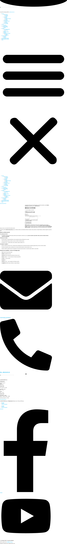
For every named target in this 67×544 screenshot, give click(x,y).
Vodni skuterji (6, 14)
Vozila (3, 24)
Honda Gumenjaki (8, 18)
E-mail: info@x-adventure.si (5, 317)
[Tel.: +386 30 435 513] (26, 370)
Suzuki (5, 27)
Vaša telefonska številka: (28, 215)
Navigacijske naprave (7, 29)
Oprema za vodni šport (7, 33)
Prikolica (5, 32)
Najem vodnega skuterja (5, 38)
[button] (33, 108)
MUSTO (5, 37)
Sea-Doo (6, 15)
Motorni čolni (6, 20)
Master (6, 19)
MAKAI (6, 22)
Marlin (6, 17)
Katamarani (5, 21)
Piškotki (3, 403)
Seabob (6, 16)
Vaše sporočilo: (27, 219)
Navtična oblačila (4, 35)
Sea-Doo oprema (6, 31)
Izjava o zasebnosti (4, 404)
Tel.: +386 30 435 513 (5, 372)
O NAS (3, 402)
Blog (2, 39)
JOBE (6, 34)
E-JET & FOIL (6, 23)
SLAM (5, 36)
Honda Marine (6, 26)
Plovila (3, 13)
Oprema (3, 28)
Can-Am (5, 25)
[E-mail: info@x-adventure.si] (26, 315)
